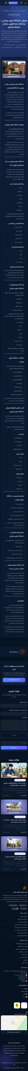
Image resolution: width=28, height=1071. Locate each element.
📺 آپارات (25, 989)
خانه (17, 8)
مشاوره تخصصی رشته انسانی (21, 930)
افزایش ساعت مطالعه (22, 946)
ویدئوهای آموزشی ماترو (22, 935)
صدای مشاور (24, 955)
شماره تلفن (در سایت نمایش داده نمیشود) (18, 710)
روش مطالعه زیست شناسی (21, 949)
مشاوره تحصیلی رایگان (22, 933)
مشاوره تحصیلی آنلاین (22, 919)
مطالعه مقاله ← (5, 795)
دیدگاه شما (24, 717)
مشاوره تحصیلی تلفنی (22, 922)
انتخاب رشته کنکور (23, 952)
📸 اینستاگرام (24, 991)
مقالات (12, 8)
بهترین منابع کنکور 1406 (21, 944)
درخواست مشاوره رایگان (14, 680)
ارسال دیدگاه (14, 747)
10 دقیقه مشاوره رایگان (13, 2)
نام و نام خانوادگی (23, 702)
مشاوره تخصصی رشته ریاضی (21, 927)
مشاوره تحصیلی (23, 916)
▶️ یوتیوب (24, 997)
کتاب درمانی (24, 963)
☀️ (6, 3)
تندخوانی (25, 960)
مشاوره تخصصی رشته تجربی (21, 925)
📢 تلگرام (25, 994)
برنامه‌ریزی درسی (23, 957)
